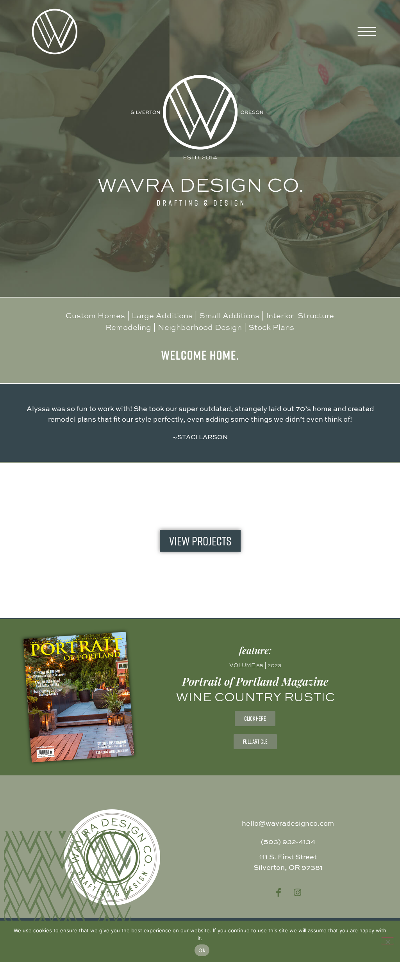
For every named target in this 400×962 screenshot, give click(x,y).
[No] (387, 940)
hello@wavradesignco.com (288, 823)
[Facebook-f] (278, 892)
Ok (201, 950)
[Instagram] (297, 892)
